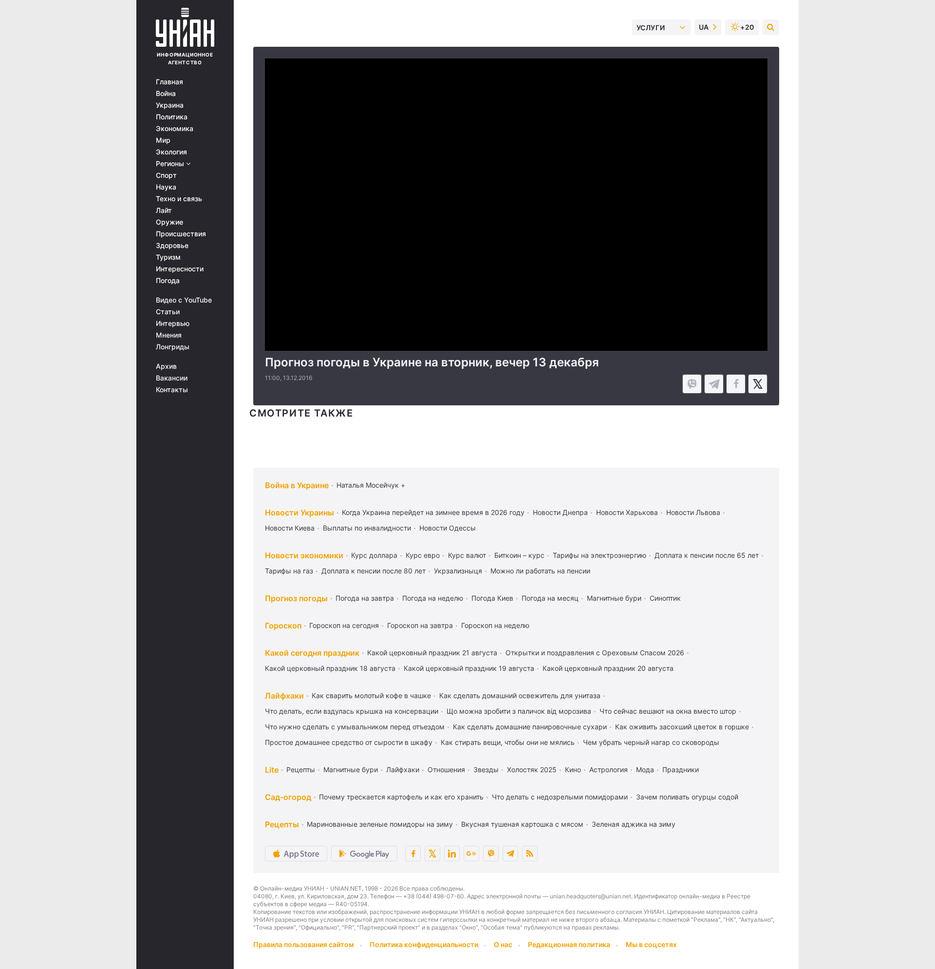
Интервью (172, 323)
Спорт (166, 175)
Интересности (180, 269)
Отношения (446, 769)
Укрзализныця (458, 571)
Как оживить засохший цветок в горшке (682, 726)
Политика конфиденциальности (424, 944)
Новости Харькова (627, 512)
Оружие (169, 222)
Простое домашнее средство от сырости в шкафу (348, 742)
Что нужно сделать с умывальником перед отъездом (355, 726)
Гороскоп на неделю (495, 625)
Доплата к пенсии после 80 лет (373, 571)
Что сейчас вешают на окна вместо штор (667, 711)
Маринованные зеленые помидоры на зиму (380, 824)
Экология (171, 152)
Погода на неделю (432, 598)
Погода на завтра (365, 598)
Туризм (168, 257)
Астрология (608, 769)
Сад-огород (288, 797)
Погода (168, 281)
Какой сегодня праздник (312, 653)
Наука (166, 187)
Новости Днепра (560, 512)
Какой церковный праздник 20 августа (607, 668)
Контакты (172, 390)
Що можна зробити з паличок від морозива (519, 711)
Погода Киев (492, 598)
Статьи (168, 312)
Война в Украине (297, 485)
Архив (166, 366)
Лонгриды (172, 347)
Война (166, 93)
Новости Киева (290, 528)
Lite (272, 770)
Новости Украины (299, 512)
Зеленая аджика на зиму (633, 824)
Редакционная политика (569, 944)
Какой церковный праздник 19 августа (469, 668)
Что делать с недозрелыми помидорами (560, 797)
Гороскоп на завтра (420, 625)
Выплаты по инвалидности (367, 528)
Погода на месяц (550, 598)
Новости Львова (693, 512)
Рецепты (300, 769)
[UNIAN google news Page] (471, 853)
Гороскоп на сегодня (344, 625)
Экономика (174, 129)
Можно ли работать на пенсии (540, 571)
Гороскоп (283, 625)
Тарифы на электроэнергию (599, 555)
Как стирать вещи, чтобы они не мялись (508, 742)
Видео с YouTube (184, 300)
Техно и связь (179, 199)
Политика (171, 117)
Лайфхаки (284, 696)
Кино (573, 769)
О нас (503, 944)
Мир (163, 140)
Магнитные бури (614, 598)
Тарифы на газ (289, 571)
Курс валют (467, 555)
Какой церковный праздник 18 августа (330, 668)
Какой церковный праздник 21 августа (432, 652)
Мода (645, 769)
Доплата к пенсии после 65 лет (706, 555)
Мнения (169, 335)
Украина (170, 105)
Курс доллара (374, 555)
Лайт (164, 210)
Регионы (171, 164)
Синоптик (665, 598)
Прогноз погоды (296, 598)
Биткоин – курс (519, 555)
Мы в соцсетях (651, 944)
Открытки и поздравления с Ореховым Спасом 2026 (594, 652)
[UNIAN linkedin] (452, 853)
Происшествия (181, 234)
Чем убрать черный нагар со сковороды (651, 742)
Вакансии (171, 378)
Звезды (486, 769)
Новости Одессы (447, 528)
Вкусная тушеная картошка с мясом (522, 824)
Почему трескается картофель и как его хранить (401, 797)
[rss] (530, 853)
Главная (169, 82)
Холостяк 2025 (532, 769)
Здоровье (172, 245)
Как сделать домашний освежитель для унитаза (519, 695)
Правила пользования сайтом (303, 944)
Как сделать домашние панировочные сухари (530, 726)
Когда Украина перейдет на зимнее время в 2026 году (433, 512)
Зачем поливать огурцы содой (687, 797)
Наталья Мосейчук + (371, 485)
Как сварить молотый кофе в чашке (371, 695)
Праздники (680, 769)
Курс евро (423, 555)
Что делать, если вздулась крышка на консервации (351, 711)
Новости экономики (304, 555)
